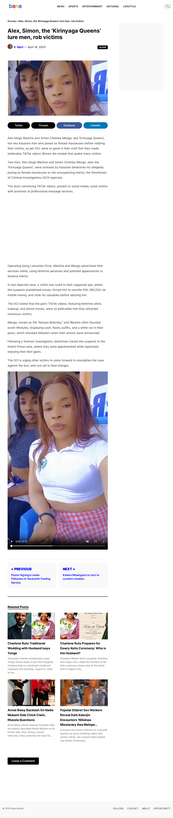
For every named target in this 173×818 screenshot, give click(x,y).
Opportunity (161, 808)
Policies (118, 808)
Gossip (12, 21)
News (60, 6)
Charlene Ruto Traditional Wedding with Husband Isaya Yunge (29, 648)
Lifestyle (129, 6)
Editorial (113, 6)
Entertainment (92, 6)
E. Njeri (18, 47)
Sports (73, 6)
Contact (133, 808)
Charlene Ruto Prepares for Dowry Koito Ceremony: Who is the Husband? (83, 648)
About (146, 808)
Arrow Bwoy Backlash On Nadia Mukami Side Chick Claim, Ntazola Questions (30, 715)
